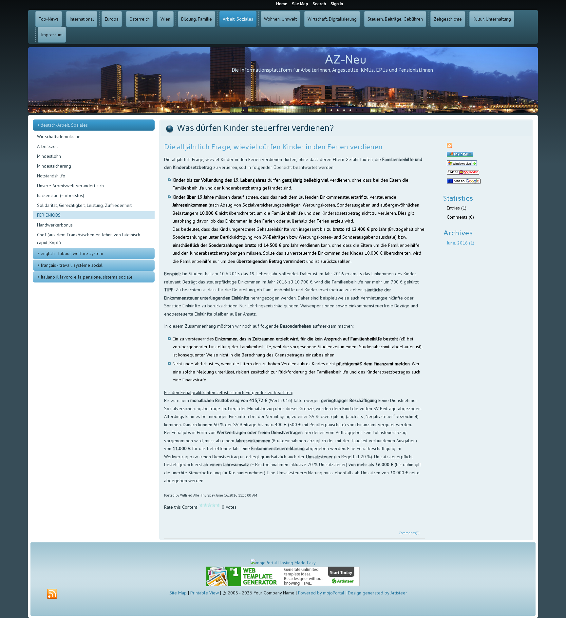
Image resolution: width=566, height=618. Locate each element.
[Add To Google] (464, 182)
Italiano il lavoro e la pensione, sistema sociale (87, 277)
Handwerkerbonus (55, 225)
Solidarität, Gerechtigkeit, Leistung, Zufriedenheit (84, 205)
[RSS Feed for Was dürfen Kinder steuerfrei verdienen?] (449, 146)
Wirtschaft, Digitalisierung (332, 19)
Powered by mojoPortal (321, 593)
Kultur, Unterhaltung (492, 19)
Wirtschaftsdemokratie (59, 136)
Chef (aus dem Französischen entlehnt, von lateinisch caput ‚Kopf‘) (88, 238)
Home (281, 4)
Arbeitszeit (47, 146)
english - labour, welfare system (72, 253)
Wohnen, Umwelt (280, 19)
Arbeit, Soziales (238, 19)
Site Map (178, 593)
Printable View (204, 593)
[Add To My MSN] (460, 155)
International (81, 19)
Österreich (139, 19)
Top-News (49, 19)
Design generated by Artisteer (377, 593)
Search (319, 4)
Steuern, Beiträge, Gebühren (395, 19)
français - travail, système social (72, 265)
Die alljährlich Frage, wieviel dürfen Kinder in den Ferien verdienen (273, 146)
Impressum (52, 35)
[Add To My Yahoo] (463, 173)
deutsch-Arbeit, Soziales (64, 125)
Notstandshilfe (51, 176)
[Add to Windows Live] (462, 164)
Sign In (336, 4)
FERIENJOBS (49, 215)
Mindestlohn (49, 156)
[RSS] (52, 594)
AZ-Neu (346, 59)
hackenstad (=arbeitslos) (60, 195)
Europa (112, 19)
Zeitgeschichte (448, 19)
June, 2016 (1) (460, 243)
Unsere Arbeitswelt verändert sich (70, 186)
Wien (165, 19)
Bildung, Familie (196, 19)
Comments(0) (409, 533)
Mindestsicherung (54, 166)
